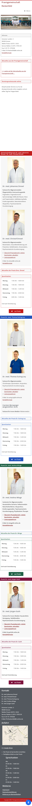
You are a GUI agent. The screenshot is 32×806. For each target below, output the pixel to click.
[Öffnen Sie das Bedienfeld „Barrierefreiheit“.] (28, 802)
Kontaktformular (7, 53)
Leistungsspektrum (9, 257)
